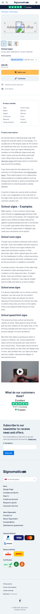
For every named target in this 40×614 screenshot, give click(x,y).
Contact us (7, 515)
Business (6, 594)
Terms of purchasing (9, 587)
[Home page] (20, 472)
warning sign (20, 214)
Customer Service (10, 506)
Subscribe (8, 453)
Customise (22, 78)
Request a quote (10, 502)
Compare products (10, 492)
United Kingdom (13, 479)
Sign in (6, 496)
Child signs (4, 12)
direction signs (7, 161)
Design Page (8, 489)
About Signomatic (10, 519)
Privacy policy (7, 584)
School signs (14, 12)
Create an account (10, 499)
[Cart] (36, 2)
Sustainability (8, 522)
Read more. (32, 439)
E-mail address (8, 443)
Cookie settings (8, 590)
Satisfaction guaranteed (13, 525)
